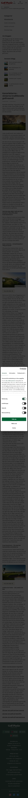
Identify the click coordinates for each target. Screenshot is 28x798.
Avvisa (14, 428)
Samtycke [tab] (4, 373)
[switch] (24, 403)
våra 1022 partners (10, 380)
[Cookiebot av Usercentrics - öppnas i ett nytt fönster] (20, 369)
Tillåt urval (14, 423)
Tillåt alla (14, 419)
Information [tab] (12, 373)
